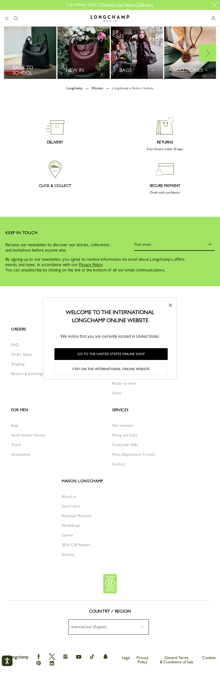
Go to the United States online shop (111, 354)
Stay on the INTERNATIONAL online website (111, 369)
